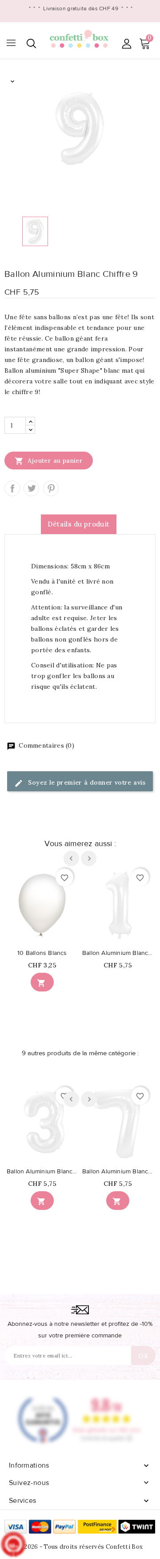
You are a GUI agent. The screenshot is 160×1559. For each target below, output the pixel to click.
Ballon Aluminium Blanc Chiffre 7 (117, 1172)
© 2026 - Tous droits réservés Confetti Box (80, 1547)
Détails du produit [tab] (78, 524)
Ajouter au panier (49, 461)
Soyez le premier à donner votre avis (86, 782)
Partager (12, 488)
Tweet (31, 488)
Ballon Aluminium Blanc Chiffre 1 (117, 953)
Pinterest (51, 488)
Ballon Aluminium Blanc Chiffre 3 (42, 1172)
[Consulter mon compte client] (126, 43)
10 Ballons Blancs (42, 953)
